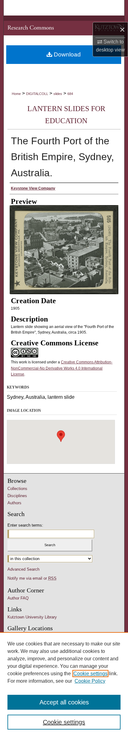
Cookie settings (90, 673)
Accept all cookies (64, 702)
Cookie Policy (90, 681)
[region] (64, 684)
